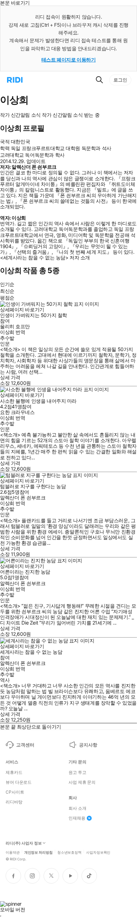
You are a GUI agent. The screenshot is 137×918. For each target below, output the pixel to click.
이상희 (7, 332)
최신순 (7, 291)
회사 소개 (77, 808)
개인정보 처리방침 (38, 852)
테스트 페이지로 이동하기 (68, 60)
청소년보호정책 (69, 852)
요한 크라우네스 (17, 412)
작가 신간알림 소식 (20, 115)
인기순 (7, 284)
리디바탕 (14, 802)
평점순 (7, 297)
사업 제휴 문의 (82, 782)
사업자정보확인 (98, 852)
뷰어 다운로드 (19, 782)
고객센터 (25, 745)
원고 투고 (77, 772)
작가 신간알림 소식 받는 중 (70, 115)
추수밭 (7, 338)
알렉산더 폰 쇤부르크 (22, 497)
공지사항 (88, 745)
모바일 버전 (12, 909)
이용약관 (13, 852)
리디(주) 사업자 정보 (24, 843)
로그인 (120, 80)
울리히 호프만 (15, 326)
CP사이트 (15, 792)
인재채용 (76, 818)
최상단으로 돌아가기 (39, 727)
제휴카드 (14, 772)
